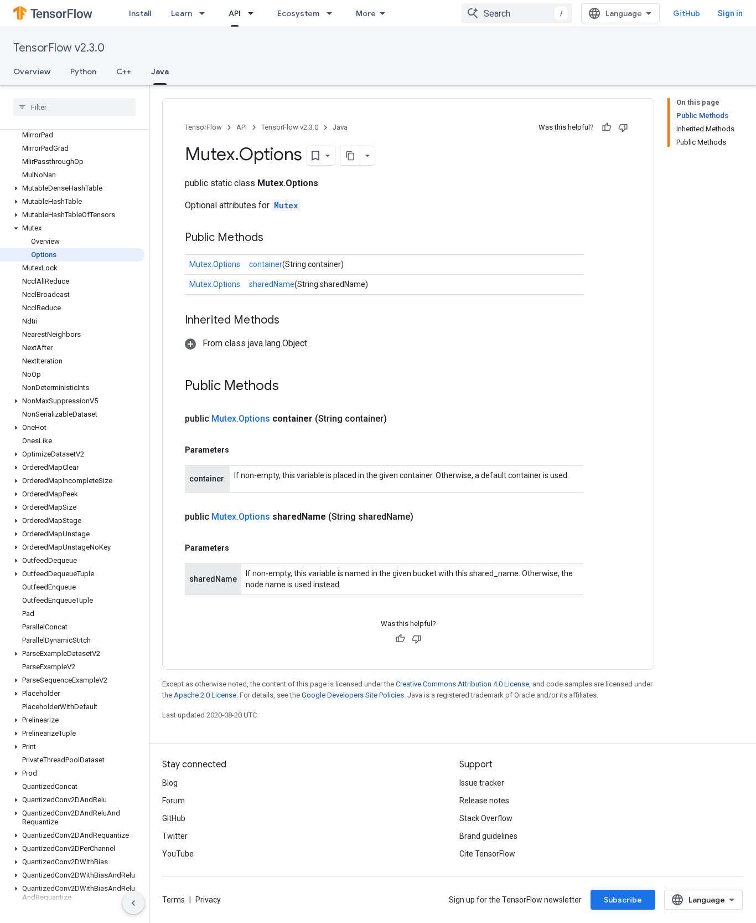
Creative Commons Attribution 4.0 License (462, 684)
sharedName (271, 284)
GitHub (686, 13)
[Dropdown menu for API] (254, 13)
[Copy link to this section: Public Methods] (274, 238)
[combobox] (517, 13)
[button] (72, 188)
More (366, 13)
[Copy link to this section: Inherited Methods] (290, 320)
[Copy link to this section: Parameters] (240, 450)
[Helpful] (606, 127)
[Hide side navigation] (133, 903)
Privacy (208, 899)
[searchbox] (74, 107)
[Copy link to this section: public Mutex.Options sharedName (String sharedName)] (427, 517)
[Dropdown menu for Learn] (205, 13)
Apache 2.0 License (205, 695)
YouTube (178, 853)
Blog (170, 782)
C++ (123, 71)
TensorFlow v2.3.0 (59, 48)
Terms (173, 899)
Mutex (286, 205)
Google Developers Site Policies (353, 695)
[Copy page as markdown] (350, 155)
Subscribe (623, 900)
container (265, 264)
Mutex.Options (214, 264)
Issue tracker (481, 782)
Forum (173, 800)
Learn (181, 13)
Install (140, 13)
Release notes (484, 800)
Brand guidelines (488, 836)
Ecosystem (298, 13)
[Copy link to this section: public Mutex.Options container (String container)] (400, 418)
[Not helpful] (623, 127)
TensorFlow (203, 127)
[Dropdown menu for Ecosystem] (332, 13)
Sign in (730, 13)
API (235, 13)
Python (83, 71)
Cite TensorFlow (487, 853)
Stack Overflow (485, 818)
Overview (31, 71)
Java (160, 71)
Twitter (175, 836)
